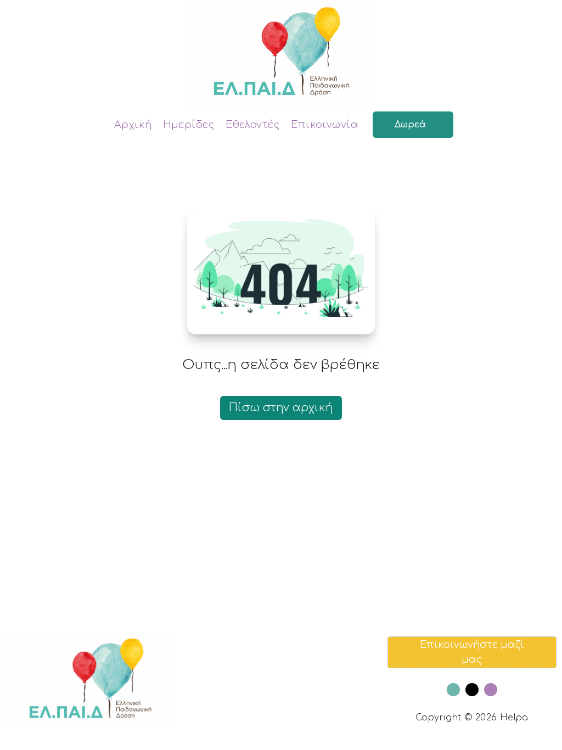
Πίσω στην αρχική (281, 407)
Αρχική (133, 124)
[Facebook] (453, 689)
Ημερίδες (189, 124)
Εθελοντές (253, 124)
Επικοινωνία (324, 124)
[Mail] (472, 689)
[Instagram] (490, 689)
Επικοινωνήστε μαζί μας (472, 652)
